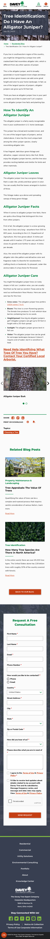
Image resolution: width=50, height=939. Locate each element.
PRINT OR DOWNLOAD (13, 422)
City (9, 708)
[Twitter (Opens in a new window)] (16, 918)
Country (11, 687)
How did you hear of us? (18, 739)
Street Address (14, 698)
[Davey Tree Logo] (25, 890)
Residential (25, 844)
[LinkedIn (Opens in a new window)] (39, 918)
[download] (33, 421)
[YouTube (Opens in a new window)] (34, 918)
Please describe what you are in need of (24, 751)
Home (6, 44)
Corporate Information (31, 928)
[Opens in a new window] (12, 418)
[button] (23, 403)
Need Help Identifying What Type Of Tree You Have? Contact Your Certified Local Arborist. (24, 354)
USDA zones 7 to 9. (15, 304)
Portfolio (25, 869)
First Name (12, 634)
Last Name (12, 644)
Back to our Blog (24, 592)
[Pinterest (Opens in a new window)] (22, 918)
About (25, 875)
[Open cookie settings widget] (4, 935)
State (10, 719)
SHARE (6, 418)
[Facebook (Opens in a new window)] (11, 918)
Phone (13, 679)
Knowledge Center (25, 881)
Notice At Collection (34, 924)
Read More (9, 513)
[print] (27, 421)
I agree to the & (26, 774)
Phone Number (14, 665)
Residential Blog (18, 44)
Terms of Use (28, 773)
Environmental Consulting (25, 862)
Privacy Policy (35, 793)
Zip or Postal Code (15, 729)
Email (10, 654)
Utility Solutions (25, 856)
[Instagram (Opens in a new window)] (28, 918)
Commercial (25, 850)
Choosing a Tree (11, 432)
